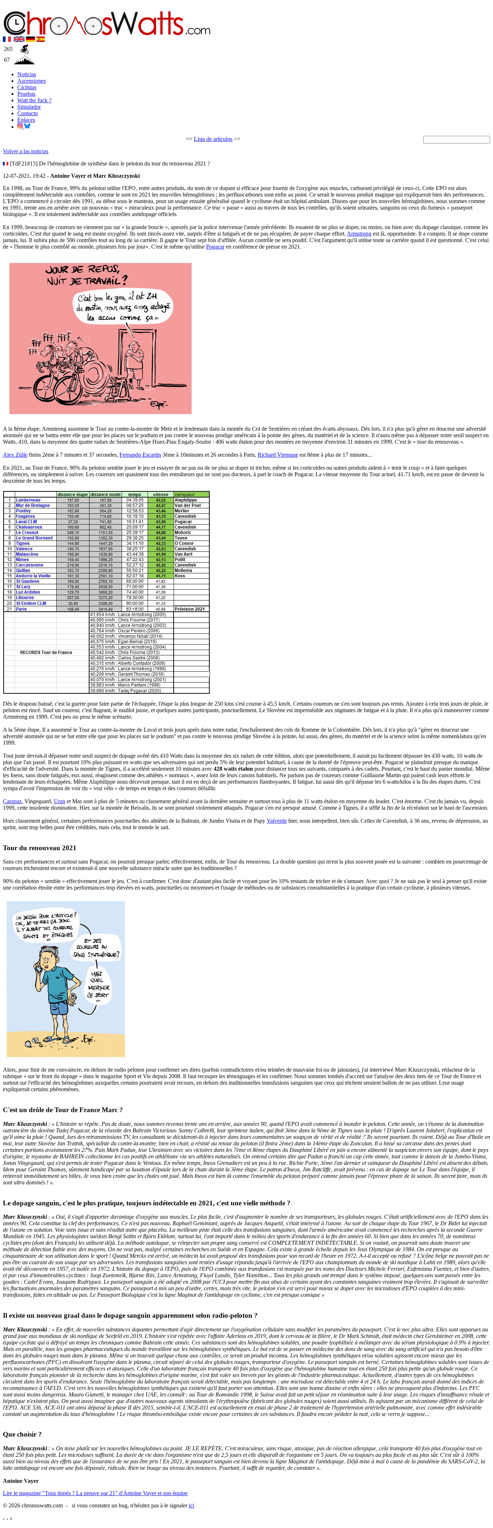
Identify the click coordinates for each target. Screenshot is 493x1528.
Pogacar (215, 247)
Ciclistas (26, 87)
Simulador (29, 107)
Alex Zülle (15, 455)
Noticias (26, 74)
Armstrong (359, 234)
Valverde (277, 821)
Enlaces (26, 120)
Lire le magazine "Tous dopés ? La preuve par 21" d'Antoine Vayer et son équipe (95, 1493)
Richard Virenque (278, 455)
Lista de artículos (213, 139)
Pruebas (26, 94)
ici (191, 1505)
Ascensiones (31, 81)
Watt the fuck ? (34, 100)
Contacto (27, 113)
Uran (59, 801)
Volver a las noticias (25, 151)
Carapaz (12, 801)
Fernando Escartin (140, 455)
